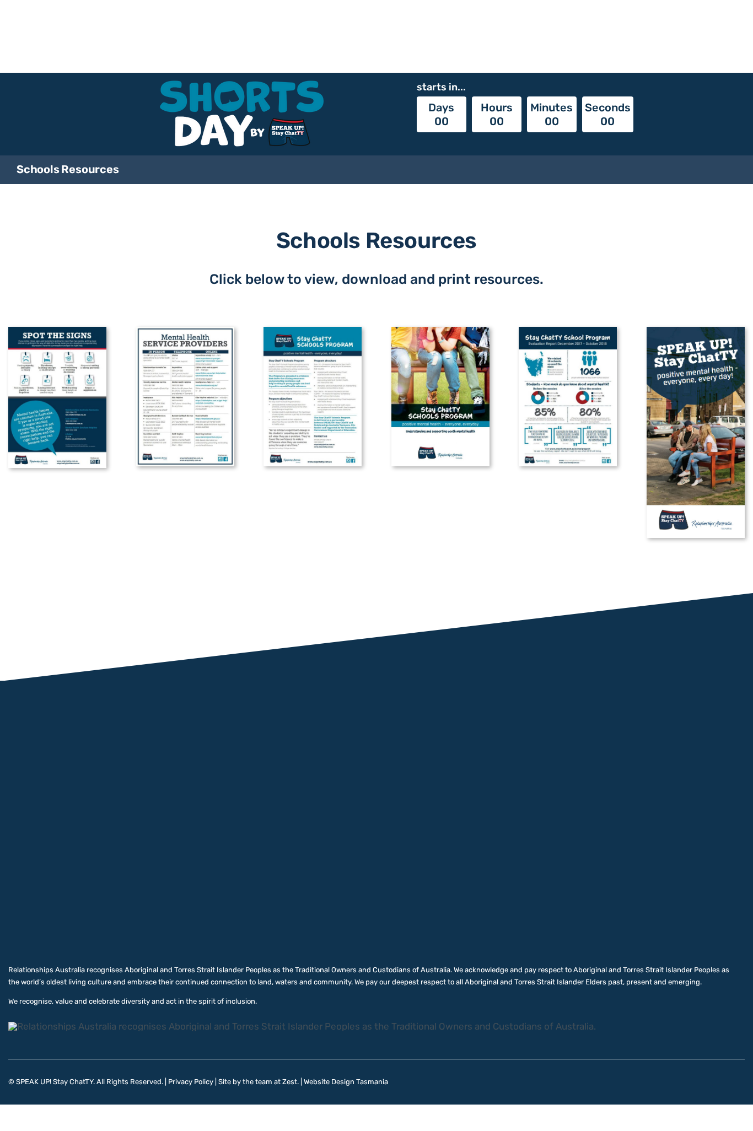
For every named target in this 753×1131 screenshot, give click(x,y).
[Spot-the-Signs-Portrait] (57, 331)
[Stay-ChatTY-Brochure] (696, 331)
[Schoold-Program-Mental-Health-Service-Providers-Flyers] (185, 331)
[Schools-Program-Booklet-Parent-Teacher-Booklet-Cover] (440, 331)
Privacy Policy (190, 1082)
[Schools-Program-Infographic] (568, 331)
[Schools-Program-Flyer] (312, 331)
